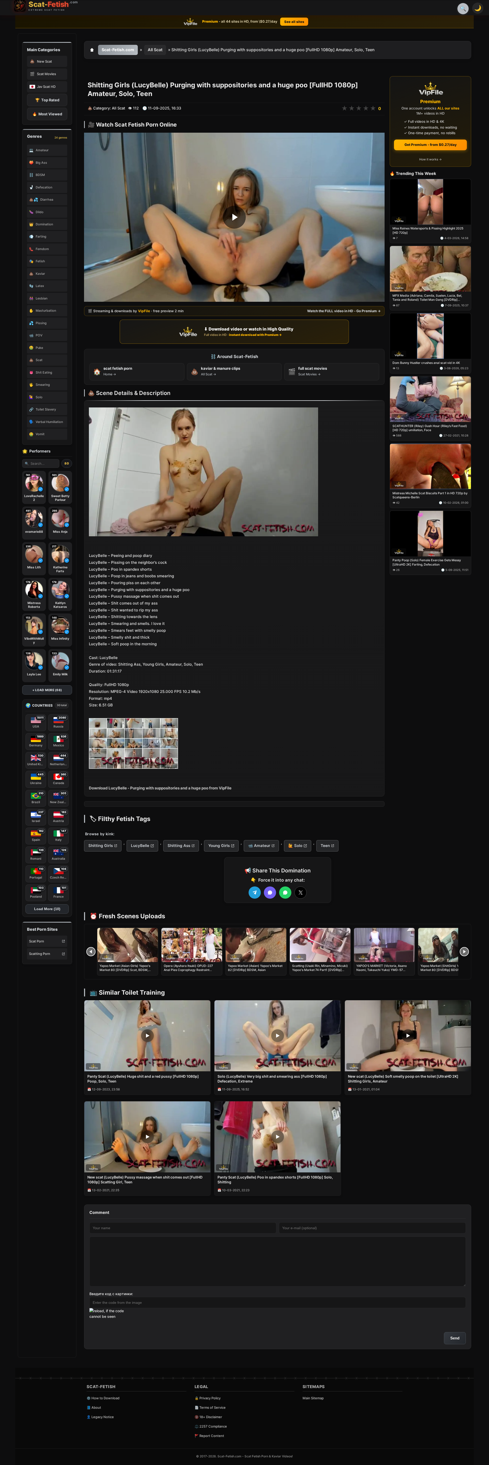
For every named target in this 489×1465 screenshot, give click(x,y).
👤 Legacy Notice (100, 1417)
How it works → (430, 159)
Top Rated (47, 100)
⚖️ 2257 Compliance (211, 1426)
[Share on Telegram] (255, 892)
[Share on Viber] (270, 892)
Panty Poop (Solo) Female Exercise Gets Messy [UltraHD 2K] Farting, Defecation (426, 562)
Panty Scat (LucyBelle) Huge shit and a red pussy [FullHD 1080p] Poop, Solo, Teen (143, 1078)
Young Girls (219, 845)
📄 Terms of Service (210, 1407)
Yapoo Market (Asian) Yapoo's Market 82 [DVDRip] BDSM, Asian (255, 968)
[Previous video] (91, 951)
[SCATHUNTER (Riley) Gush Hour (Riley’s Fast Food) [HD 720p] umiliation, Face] (430, 399)
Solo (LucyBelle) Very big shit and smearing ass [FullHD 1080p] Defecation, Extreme (272, 1078)
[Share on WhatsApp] (285, 892)
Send (454, 1338)
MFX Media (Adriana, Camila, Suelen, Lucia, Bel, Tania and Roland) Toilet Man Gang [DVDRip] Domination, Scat (427, 298)
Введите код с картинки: (111, 1294)
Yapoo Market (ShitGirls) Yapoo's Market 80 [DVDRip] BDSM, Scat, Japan (444, 970)
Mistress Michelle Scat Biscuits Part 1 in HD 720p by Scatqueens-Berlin (430, 495)
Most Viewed (47, 114)
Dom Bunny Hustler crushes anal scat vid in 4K (426, 363)
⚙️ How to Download (103, 1398)
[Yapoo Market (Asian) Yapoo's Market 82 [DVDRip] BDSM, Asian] (256, 945)
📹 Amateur (259, 845)
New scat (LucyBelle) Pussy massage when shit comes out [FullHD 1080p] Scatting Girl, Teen (144, 1179)
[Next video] (464, 951)
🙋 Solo (295, 845)
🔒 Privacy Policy (208, 1398)
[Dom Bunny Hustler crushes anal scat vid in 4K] (430, 336)
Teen (325, 845)
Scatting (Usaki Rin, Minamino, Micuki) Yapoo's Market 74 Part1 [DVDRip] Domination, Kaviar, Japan (320, 970)
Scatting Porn (39, 954)
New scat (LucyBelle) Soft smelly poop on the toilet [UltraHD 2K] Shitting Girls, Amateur (403, 1078)
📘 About (94, 1407)
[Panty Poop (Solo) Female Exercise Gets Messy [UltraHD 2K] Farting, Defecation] (430, 533)
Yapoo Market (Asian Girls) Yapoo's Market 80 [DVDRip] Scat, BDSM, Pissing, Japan (125, 970)
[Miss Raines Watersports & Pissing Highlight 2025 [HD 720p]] (430, 202)
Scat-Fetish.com (118, 49)
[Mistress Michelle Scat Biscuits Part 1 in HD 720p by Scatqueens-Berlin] (430, 466)
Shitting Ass (179, 845)
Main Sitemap (313, 1398)
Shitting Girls (100, 845)
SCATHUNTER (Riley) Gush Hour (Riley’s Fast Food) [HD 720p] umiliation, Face (429, 428)
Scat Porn (36, 941)
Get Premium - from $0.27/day (430, 145)
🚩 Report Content (209, 1436)
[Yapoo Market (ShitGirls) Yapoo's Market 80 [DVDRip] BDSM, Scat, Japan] (448, 945)
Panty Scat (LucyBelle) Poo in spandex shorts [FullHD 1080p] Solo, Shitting (275, 1179)
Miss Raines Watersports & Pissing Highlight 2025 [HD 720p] (427, 231)
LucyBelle (140, 845)
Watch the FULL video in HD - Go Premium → (344, 311)
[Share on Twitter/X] (300, 892)
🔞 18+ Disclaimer (208, 1417)
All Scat (155, 49)
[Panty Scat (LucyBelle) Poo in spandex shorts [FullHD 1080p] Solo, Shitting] (277, 1136)
